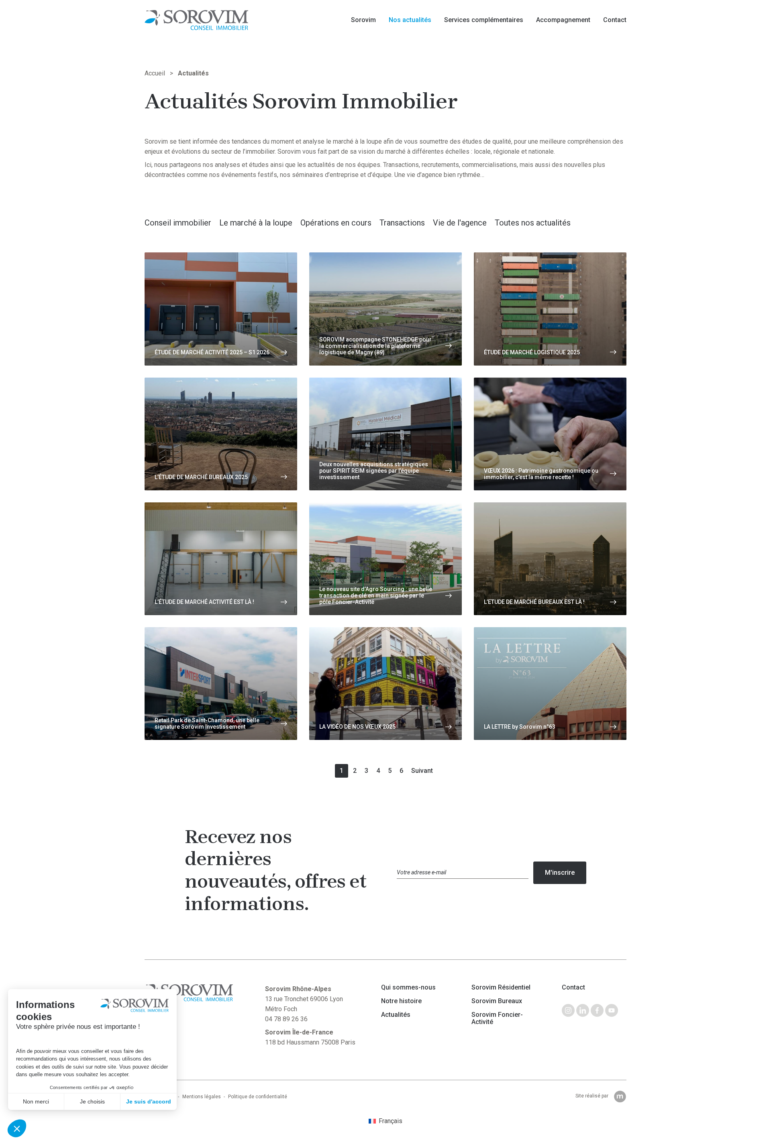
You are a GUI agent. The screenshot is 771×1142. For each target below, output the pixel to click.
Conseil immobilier (178, 223)
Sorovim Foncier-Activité (497, 1018)
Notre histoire (401, 1001)
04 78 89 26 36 (286, 1019)
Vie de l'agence (460, 223)
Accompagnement (563, 20)
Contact (614, 20)
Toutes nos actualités (533, 223)
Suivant (422, 770)
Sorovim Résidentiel (500, 987)
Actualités (395, 1014)
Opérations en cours (335, 223)
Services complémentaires (483, 20)
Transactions (402, 223)
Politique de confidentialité (257, 1096)
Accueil (155, 73)
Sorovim (363, 20)
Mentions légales (201, 1096)
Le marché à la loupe (255, 223)
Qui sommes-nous (408, 987)
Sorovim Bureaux (496, 1001)
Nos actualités (410, 20)
